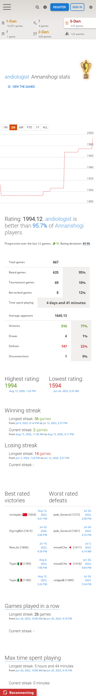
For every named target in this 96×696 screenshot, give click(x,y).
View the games (23, 86)
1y (37, 127)
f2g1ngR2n (16, 531)
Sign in (77, 7)
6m (21, 127)
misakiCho (60, 547)
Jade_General (62, 515)
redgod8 (59, 580)
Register (59, 7)
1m (5, 127)
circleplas (15, 515)
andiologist (17, 77)
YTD (29, 127)
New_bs (14, 547)
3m (13, 127)
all (45, 127)
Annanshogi (69, 225)
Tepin (13, 564)
